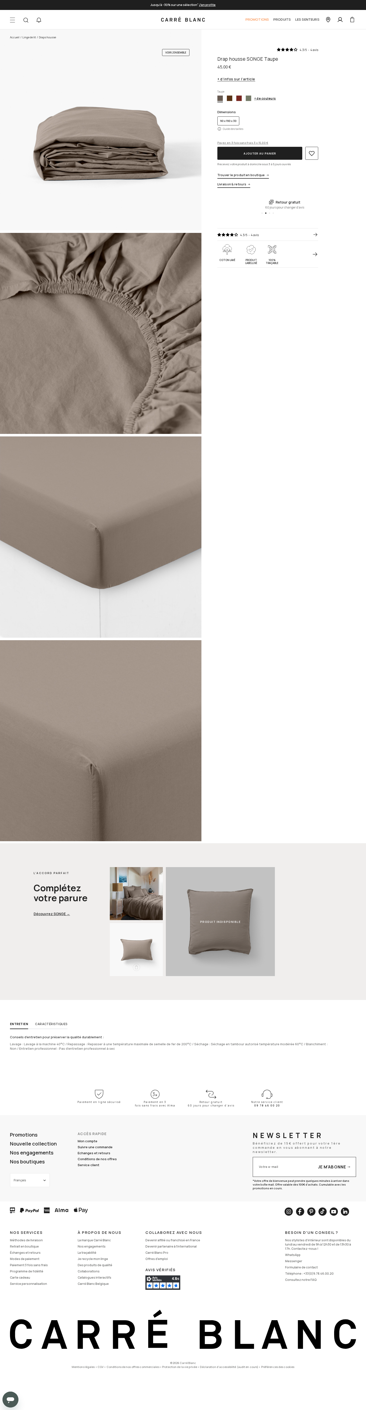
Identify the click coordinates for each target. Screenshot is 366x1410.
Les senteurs (307, 19)
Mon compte (87, 1141)
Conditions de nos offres (97, 1159)
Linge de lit (29, 37)
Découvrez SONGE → (52, 913)
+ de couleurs (265, 99)
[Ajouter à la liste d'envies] (311, 153)
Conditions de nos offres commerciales (133, 1367)
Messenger (293, 1261)
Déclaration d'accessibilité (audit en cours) (229, 1367)
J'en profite (207, 5)
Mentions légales (83, 1367)
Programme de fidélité (26, 1271)
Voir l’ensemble (175, 52)
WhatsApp (293, 1255)
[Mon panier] (352, 20)
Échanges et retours (25, 1253)
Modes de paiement (24, 1259)
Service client (88, 1165)
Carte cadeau (20, 1277)
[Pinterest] (311, 1211)
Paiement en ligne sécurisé (99, 1102)
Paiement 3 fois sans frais (29, 1265)
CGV (101, 1367)
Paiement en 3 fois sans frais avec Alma (155, 1103)
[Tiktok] (322, 1211)
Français (20, 1180)
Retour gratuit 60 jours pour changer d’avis (211, 1103)
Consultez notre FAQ (301, 1280)
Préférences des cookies (278, 1367)
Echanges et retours (94, 1153)
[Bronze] (229, 98)
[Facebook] (300, 1211)
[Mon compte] (340, 20)
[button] (39, 20)
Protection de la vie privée (179, 1367)
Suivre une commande (95, 1147)
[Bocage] (248, 98)
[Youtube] (334, 1211)
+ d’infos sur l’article (236, 79)
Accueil (14, 37)
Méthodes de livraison (26, 1240)
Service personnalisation (28, 1284)
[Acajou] (239, 98)
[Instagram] (289, 1211)
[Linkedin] (345, 1211)
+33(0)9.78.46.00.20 (319, 1273)
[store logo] (183, 19)
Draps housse (47, 37)
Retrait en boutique (24, 1246)
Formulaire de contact (301, 1267)
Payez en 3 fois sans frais (242, 143)
